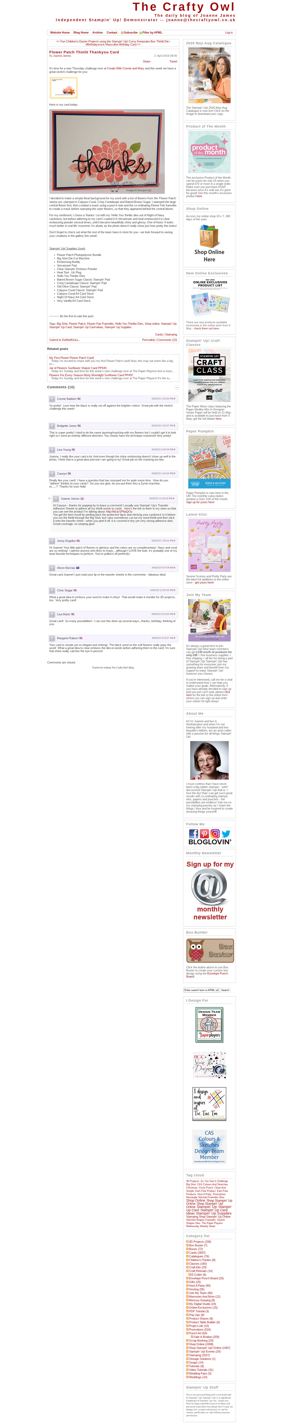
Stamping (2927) (199, 1355)
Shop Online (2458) (201, 1344)
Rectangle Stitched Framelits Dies (205, 1197)
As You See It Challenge (214, 1181)
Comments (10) (167, 339)
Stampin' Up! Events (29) (205, 1351)
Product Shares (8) (201, 1318)
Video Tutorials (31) (201, 1369)
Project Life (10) (199, 1325)
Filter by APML (152, 32)
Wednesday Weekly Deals (200, 1226)
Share (146, 61)
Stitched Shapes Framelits (201, 1219)
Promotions (219, 1194)
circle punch (206, 1187)
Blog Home (81, 32)
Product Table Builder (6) (204, 1322)
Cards (159, 334)
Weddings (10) (198, 1377)
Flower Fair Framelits (100, 323)
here (199, 196)
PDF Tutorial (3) (199, 1311)
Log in (229, 32)
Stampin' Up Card (60, 327)
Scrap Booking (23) (201, 1340)
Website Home (60, 32)
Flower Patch (77, 323)
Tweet (173, 61)
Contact (112, 32)
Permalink (148, 339)
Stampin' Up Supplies (118, 327)
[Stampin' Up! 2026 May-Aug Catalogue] (209, 102)
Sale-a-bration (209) (206, 1336)
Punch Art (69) (198, 1333)
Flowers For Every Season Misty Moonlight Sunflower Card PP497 (91, 375)
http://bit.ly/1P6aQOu (119, 511)
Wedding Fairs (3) (200, 1373)
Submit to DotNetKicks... (64, 339)
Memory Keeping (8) (202, 1300)
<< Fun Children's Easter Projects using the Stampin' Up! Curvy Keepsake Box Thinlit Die (112, 41)
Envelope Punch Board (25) (206, 1278)
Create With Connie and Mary (125, 68)
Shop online (152, 323)
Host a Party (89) (200, 1285)
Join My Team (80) (201, 1293)
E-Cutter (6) (198, 1274)
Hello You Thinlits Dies (129, 323)
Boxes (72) (196, 1249)
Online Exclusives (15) (203, 1307)
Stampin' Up (168, 323)
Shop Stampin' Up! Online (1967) (209, 1347)
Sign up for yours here (200, 502)
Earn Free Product (205, 1190)
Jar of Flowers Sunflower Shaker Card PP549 (77, 368)
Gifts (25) (195, 1282)
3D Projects (192, 1181)
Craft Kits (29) (198, 1267)
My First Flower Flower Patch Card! (71, 357)
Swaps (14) (196, 1362)
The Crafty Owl (184, 6)
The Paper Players (212, 1223)
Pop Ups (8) (196, 1314)
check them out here (206, 328)
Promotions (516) (200, 1329)
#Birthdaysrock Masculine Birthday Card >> (113, 44)
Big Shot (62, 323)
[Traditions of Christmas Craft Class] (209, 401)
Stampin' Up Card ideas (88, 327)
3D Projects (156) (200, 1241)
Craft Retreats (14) (201, 1271)
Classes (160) (198, 1263)
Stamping (171, 334)
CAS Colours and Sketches (212, 1184)
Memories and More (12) (204, 1296)
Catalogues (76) (199, 1256)
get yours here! (204, 582)
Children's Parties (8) (202, 1260)
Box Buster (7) (198, 1245)
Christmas (192, 1187)
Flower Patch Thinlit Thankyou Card (84, 52)
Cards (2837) (197, 1252)
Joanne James (62, 55)
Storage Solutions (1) (202, 1358)
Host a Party (205, 1194)
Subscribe (131, 32)
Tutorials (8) (196, 1366)
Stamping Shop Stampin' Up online (208, 1216)
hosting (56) (196, 1289)
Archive (97, 32)
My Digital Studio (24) (202, 1303)
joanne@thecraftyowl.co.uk (201, 20)
